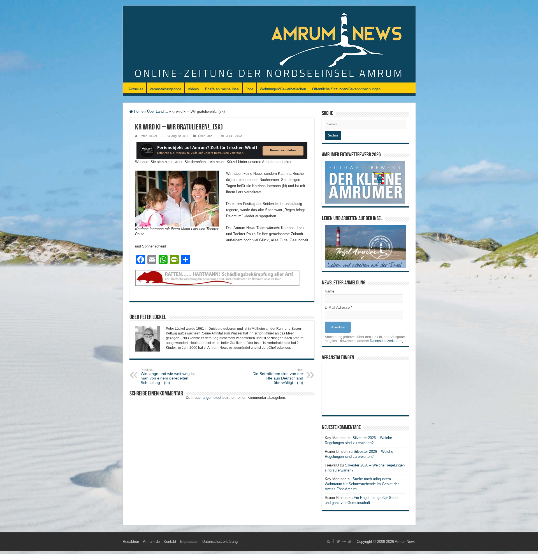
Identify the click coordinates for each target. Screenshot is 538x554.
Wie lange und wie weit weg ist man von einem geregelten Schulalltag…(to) (168, 376)
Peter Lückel (148, 136)
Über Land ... (157, 111)
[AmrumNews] (269, 44)
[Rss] (328, 541)
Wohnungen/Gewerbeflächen (283, 89)
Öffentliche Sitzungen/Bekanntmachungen (346, 89)
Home (138, 111)
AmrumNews (405, 541)
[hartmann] (222, 282)
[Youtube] (349, 541)
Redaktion (131, 541)
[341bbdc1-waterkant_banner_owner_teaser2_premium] (221, 150)
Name (329, 291)
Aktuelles (135, 89)
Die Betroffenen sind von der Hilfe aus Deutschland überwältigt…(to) (277, 376)
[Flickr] (344, 541)
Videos (193, 89)
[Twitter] (338, 541)
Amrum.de (151, 541)
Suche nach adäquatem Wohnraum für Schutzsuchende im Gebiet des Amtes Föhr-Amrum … (362, 484)
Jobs (250, 89)
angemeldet (212, 397)
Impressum (189, 541)
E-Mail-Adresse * (338, 307)
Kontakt (170, 541)
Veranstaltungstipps (166, 89)
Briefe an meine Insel (222, 89)
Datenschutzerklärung (387, 341)
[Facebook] (333, 541)
